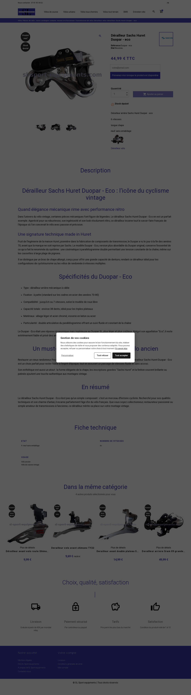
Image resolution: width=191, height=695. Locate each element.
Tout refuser (102, 355)
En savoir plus (121, 348)
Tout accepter (121, 355)
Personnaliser (67, 355)
